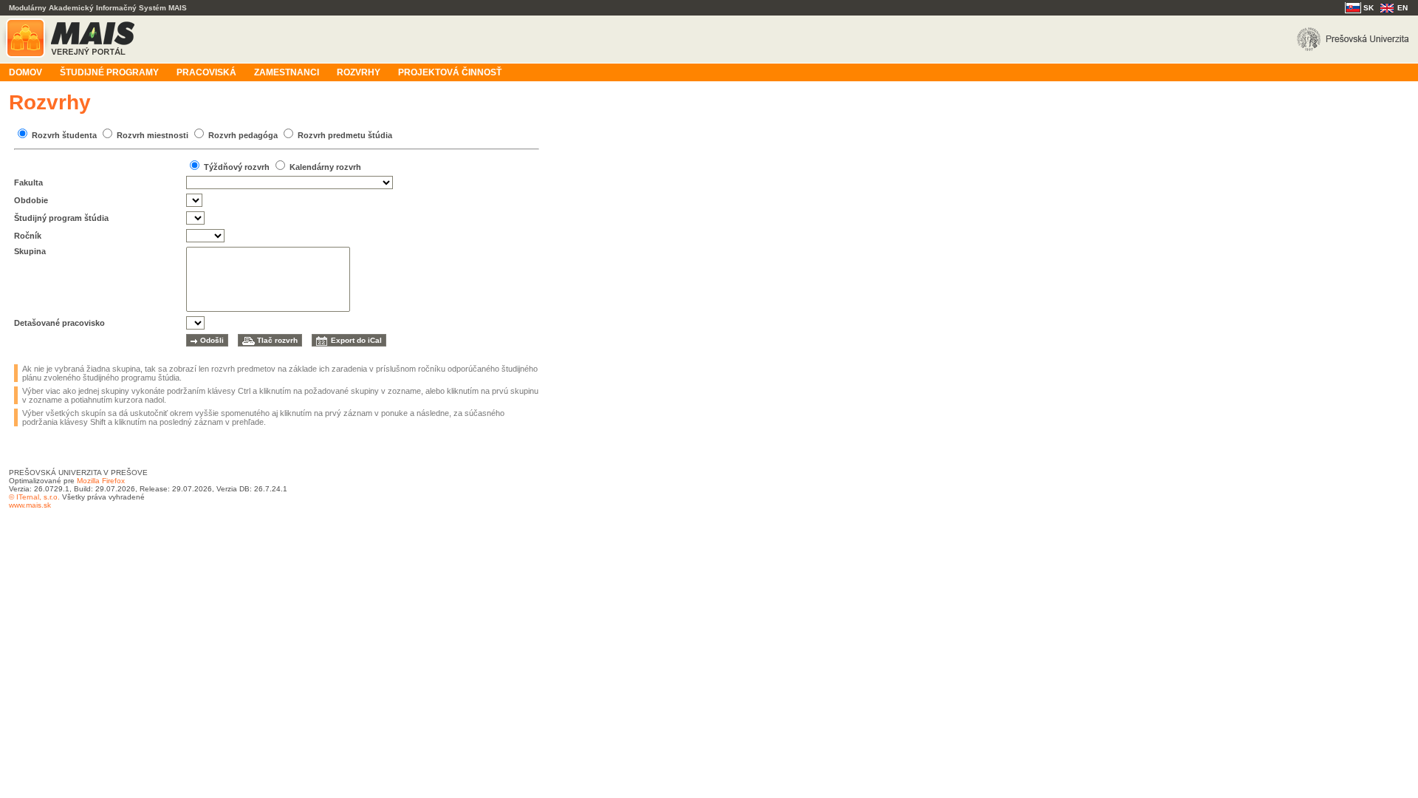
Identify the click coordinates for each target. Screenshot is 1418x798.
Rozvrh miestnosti (152, 135)
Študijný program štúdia (61, 218)
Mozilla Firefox (101, 481)
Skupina (30, 251)
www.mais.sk (30, 505)
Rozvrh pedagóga (243, 135)
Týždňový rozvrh (237, 167)
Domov (25, 72)
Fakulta (28, 182)
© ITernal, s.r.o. (34, 497)
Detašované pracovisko (59, 322)
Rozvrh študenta (64, 135)
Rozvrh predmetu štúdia (345, 135)
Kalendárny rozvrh (325, 167)
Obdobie (31, 200)
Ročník (27, 235)
